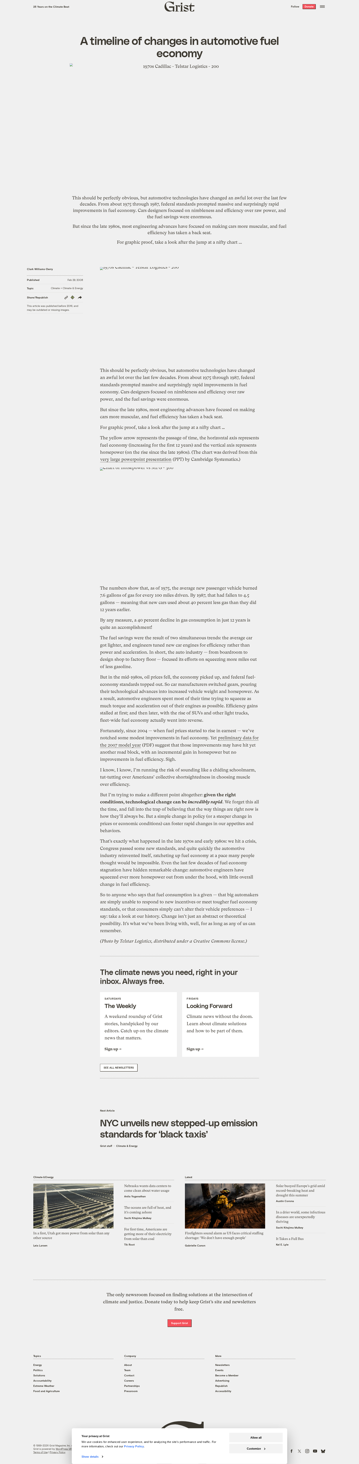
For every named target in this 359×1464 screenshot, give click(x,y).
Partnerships (132, 1385)
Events (219, 1370)
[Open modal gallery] (179, 314)
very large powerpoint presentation (135, 459)
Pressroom (131, 1391)
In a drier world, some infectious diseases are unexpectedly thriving (300, 1216)
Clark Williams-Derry (40, 269)
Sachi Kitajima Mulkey (137, 1218)
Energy (37, 1364)
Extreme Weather (43, 1385)
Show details (90, 1456)
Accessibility (223, 1391)
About (128, 1364)
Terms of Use (40, 1452)
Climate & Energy (127, 1145)
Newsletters (222, 1364)
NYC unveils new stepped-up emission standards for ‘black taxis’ (178, 1128)
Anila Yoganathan (135, 1196)
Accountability (42, 1380)
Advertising (222, 1380)
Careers (129, 1380)
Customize (254, 1448)
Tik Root (129, 1244)
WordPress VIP (64, 1448)
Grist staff (106, 1145)
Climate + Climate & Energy (67, 288)
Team (127, 1370)
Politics (38, 1370)
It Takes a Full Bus (290, 1239)
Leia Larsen (40, 1245)
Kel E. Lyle (282, 1244)
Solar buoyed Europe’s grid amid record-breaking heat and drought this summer (300, 1190)
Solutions (39, 1375)
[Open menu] (322, 6)
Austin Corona (285, 1201)
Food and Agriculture (46, 1391)
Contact (129, 1375)
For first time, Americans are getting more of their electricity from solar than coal (148, 1233)
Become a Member (226, 1375)
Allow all (256, 1437)
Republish (221, 1385)
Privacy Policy (57, 1452)
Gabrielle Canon (195, 1245)
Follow (295, 6)
